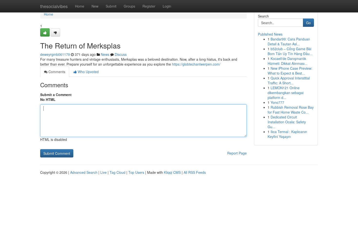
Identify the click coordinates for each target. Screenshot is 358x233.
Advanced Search (83, 172)
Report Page (237, 153)
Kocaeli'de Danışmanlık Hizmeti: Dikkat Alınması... (287, 61)
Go (308, 22)
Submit (111, 6)
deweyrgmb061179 (55, 54)
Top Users (136, 172)
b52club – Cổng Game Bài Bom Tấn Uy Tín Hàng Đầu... (290, 51)
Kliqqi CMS (172, 172)
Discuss (121, 54)
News (105, 54)
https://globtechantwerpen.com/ (196, 64)
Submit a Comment (56, 94)
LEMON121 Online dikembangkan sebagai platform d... (285, 92)
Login (167, 6)
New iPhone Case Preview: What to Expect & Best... (290, 71)
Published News (270, 34)
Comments (56, 71)
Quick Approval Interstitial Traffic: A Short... (289, 80)
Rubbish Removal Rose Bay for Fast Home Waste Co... (291, 110)
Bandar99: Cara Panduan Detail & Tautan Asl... (289, 41)
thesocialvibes (54, 6)
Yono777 (277, 102)
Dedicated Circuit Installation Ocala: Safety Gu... (287, 122)
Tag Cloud (117, 172)
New (95, 6)
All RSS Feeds (195, 172)
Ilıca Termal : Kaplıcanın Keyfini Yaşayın (287, 134)
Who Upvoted (88, 71)
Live (103, 172)
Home (79, 6)
